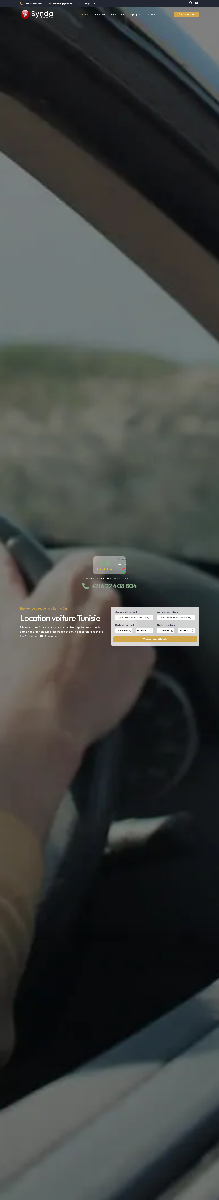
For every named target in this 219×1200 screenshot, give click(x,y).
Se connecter (186, 14)
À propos (135, 14)
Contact (150, 14)
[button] (87, 4)
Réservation (117, 14)
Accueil (85, 14)
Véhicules (100, 14)
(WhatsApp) (123, 578)
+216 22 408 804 (112, 586)
